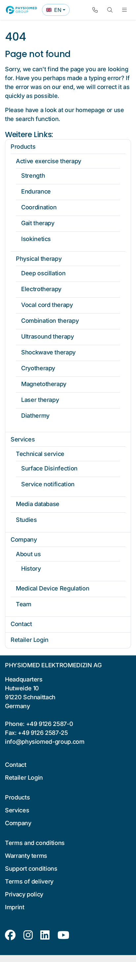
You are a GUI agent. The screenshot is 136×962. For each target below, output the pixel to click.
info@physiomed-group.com (45, 741)
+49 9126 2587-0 (49, 723)
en (58, 11)
